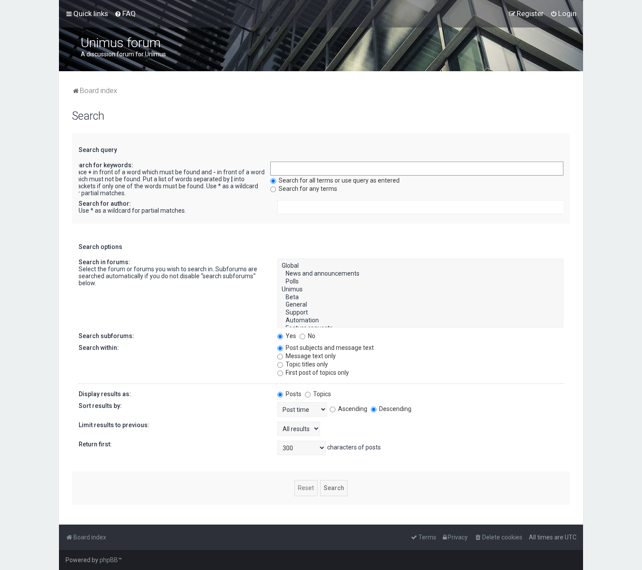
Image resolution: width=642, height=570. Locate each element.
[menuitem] (125, 13)
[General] (420, 305)
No (311, 335)
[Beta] (420, 297)
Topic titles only (306, 364)
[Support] (420, 313)
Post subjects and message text (329, 347)
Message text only (310, 355)
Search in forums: (104, 262)
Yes (290, 335)
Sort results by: (100, 405)
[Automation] (420, 321)
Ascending (352, 408)
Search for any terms (307, 188)
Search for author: (105, 203)
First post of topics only (316, 372)
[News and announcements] (420, 274)
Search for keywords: (102, 165)
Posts (292, 393)
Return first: (95, 444)
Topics (321, 393)
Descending (394, 408)
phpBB (109, 559)
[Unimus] (420, 290)
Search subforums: (106, 335)
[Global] (420, 266)
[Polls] (420, 282)
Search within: (99, 347)
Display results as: (105, 393)
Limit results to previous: (114, 424)
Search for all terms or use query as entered (338, 180)
